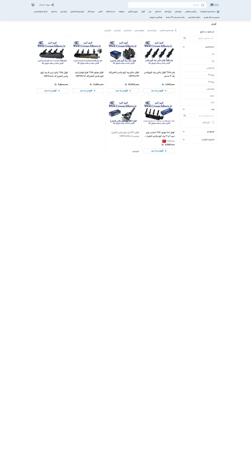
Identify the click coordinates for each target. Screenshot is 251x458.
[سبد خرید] (33, 4)
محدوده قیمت (208, 139)
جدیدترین (127, 30)
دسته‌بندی (209, 46)
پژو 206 (211, 81)
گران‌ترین (107, 30)
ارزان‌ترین (117, 30)
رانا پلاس (210, 67)
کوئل (212, 102)
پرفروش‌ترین (139, 30)
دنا (213, 54)
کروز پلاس (206, 122)
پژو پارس (210, 88)
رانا (213, 61)
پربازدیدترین (151, 30)
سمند (212, 95)
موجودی (210, 131)
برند (212, 109)
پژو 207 (211, 74)
